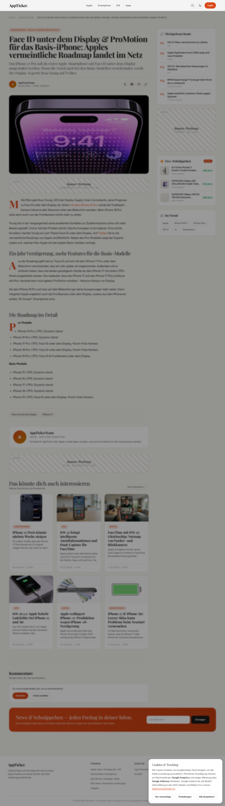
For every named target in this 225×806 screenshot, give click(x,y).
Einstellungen (185, 796)
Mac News (96, 783)
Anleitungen (120, 783)
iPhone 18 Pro (180, 223)
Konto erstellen (40, 695)
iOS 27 (166, 229)
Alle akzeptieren (206, 796)
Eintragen (200, 719)
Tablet (117, 779)
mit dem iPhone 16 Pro (84, 205)
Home (12, 17)
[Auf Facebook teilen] (132, 84)
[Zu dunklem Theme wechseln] (200, 5)
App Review (96, 779)
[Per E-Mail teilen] (139, 84)
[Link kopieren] (146, 84)
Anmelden (20, 695)
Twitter (102, 233)
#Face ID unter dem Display (24, 414)
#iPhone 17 (48, 414)
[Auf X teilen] (125, 84)
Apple (89, 5)
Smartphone (104, 5)
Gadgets (95, 788)
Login (210, 5)
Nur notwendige (163, 796)
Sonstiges (108, 779)
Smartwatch (107, 783)
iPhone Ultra (199, 223)
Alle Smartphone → (136, 487)
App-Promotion (142, 769)
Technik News (97, 774)
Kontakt (138, 774)
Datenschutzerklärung (163, 788)
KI (176, 229)
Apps (128, 5)
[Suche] (192, 5)
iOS (118, 5)
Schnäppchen (110, 769)
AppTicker (18, 5)
